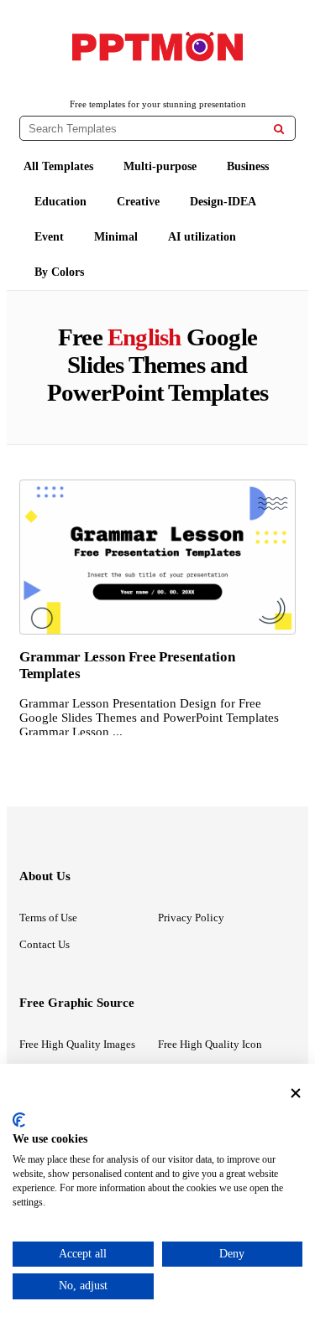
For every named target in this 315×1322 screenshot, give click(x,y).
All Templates (58, 166)
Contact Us (44, 944)
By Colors (59, 272)
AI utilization (202, 237)
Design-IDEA (223, 201)
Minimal (116, 237)
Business (248, 166)
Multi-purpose (160, 166)
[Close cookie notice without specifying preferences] (295, 1093)
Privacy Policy (191, 917)
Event (49, 237)
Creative (138, 201)
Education (60, 201)
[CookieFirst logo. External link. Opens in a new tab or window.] (19, 1120)
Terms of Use (48, 917)
